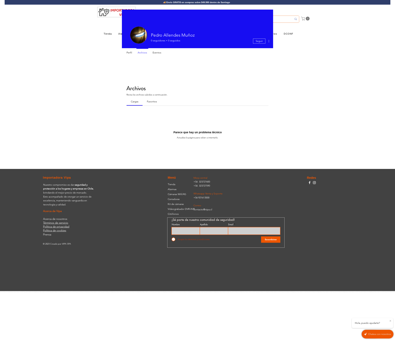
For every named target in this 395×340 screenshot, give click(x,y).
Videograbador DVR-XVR (181, 209)
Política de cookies (54, 230)
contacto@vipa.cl (202, 209)
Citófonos (173, 213)
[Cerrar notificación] (390, 321)
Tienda (171, 184)
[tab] (135, 102)
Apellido (204, 224)
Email (230, 224)
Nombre (176, 224)
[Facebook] (310, 183)
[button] (305, 18)
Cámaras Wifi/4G (177, 194)
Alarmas (172, 189)
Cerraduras (174, 199)
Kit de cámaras (176, 204)
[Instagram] (314, 183)
